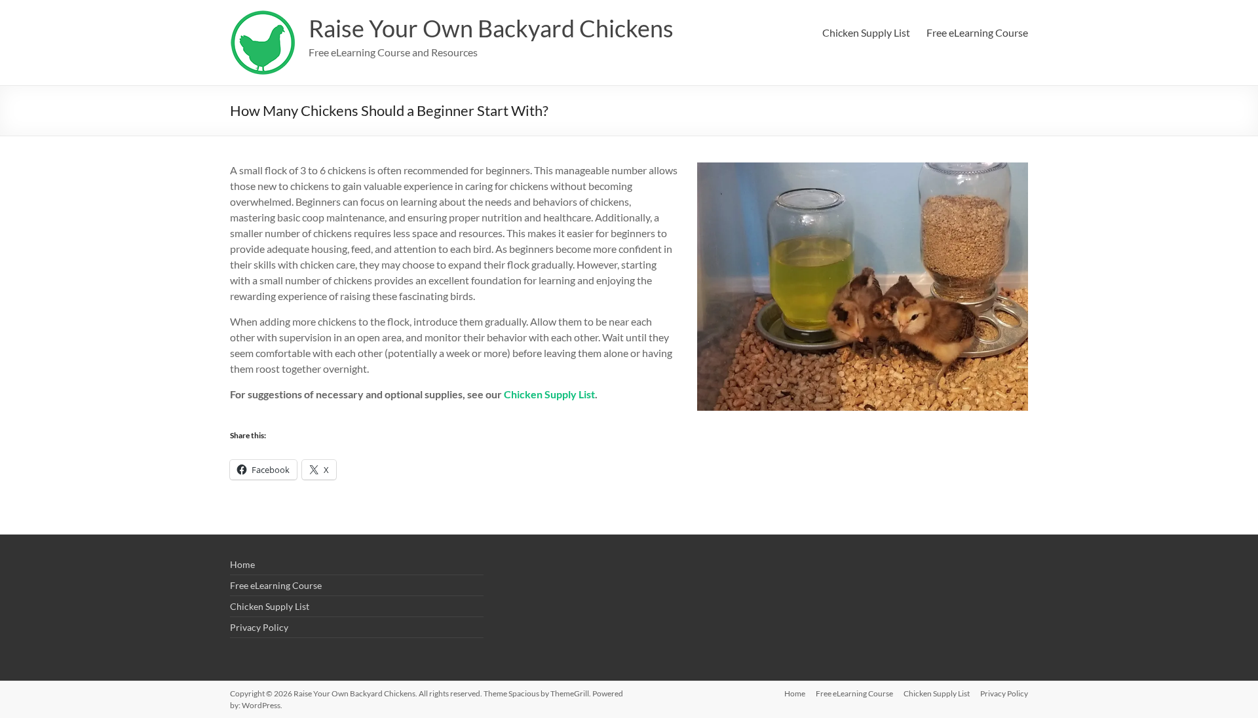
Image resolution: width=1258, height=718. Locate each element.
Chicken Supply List (866, 32)
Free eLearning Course (977, 32)
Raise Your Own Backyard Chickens (491, 28)
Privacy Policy (259, 627)
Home (242, 564)
